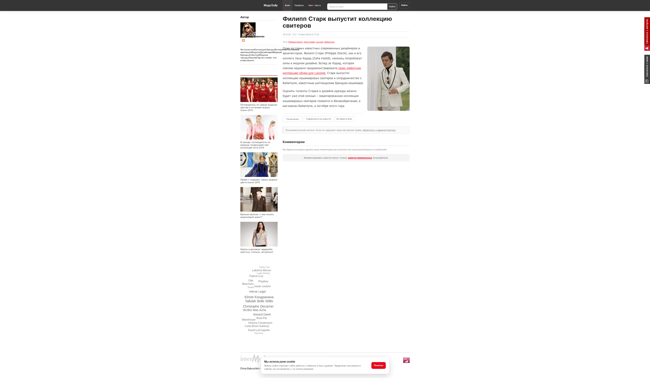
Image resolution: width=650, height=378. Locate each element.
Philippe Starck (295, 42)
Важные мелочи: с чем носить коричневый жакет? (257, 215)
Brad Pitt (261, 318)
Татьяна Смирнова (253, 36)
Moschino (248, 283)
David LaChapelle (259, 330)
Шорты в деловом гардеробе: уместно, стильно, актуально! (256, 250)
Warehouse (249, 319)
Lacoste (319, 42)
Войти (404, 5)
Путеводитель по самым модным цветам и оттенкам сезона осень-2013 (258, 107)
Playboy (263, 281)
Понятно (378, 365)
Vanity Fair (264, 267)
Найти (392, 6)
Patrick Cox (256, 276)
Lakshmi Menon (261, 270)
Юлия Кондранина (259, 297)
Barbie (251, 287)
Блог (287, 5)
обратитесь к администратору (379, 130)
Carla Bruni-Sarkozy (257, 326)
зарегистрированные (360, 157)
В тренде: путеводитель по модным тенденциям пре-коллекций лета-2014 (255, 145)
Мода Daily (271, 5)
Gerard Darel (262, 314)
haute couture (262, 286)
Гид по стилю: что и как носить (258, 59)
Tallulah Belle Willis (259, 301)
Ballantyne (329, 42)
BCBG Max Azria (254, 310)
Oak (250, 280)
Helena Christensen (260, 322)
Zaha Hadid (309, 42)
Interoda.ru (315, 5)
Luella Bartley (263, 273)
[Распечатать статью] (293, 119)
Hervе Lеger (257, 291)
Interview (258, 333)
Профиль (299, 5)
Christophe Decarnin (258, 306)
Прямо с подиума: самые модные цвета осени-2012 (258, 181)
